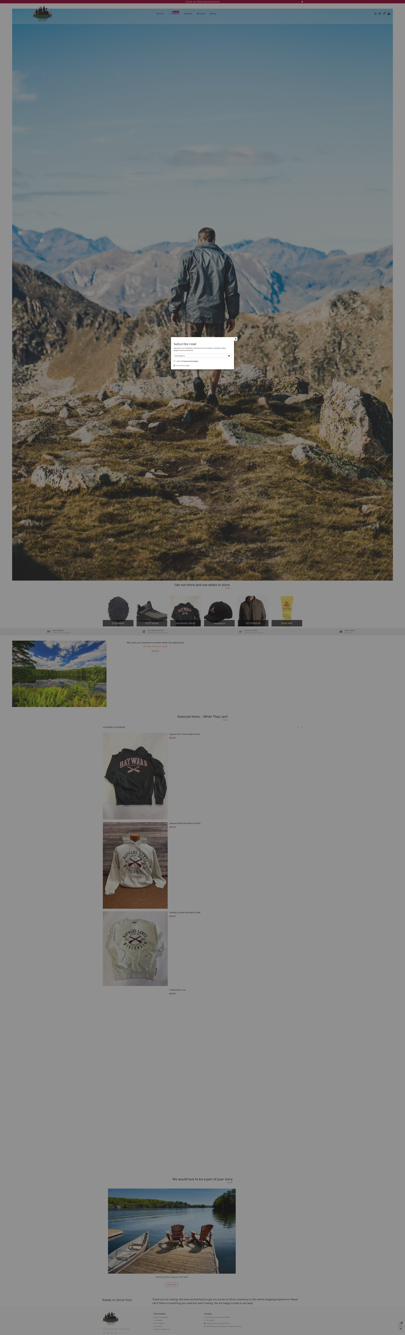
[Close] (235, 339)
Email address (180, 356)
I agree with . (187, 361)
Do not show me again (183, 365)
